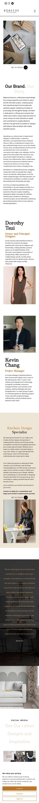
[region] (19, 786)
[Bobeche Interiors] (11, 11)
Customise (19, 794)
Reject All (19, 799)
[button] (8, 756)
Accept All (19, 788)
